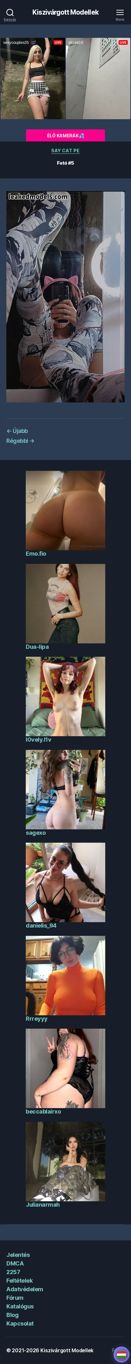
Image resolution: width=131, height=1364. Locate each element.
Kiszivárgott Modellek (65, 12)
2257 (13, 1272)
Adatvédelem (24, 1289)
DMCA (15, 1263)
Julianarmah (43, 1204)
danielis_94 (41, 925)
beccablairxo (43, 1111)
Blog (12, 1315)
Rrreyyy (37, 1018)
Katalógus (20, 1306)
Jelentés (18, 1254)
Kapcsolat (20, 1323)
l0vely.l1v (38, 739)
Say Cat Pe (65, 150)
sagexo (35, 832)
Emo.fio (36, 553)
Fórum (15, 1297)
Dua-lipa (37, 646)
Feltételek (19, 1280)
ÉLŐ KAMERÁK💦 (65, 135)
